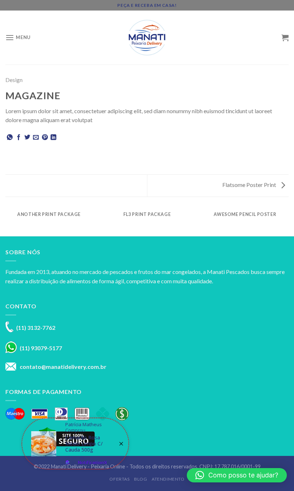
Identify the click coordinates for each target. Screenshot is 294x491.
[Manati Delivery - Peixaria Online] (147, 37)
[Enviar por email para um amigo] (36, 137)
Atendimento (168, 479)
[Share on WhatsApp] (10, 137)
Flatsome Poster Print (249, 184)
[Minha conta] (272, 37)
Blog (140, 479)
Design (14, 79)
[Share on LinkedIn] (53, 137)
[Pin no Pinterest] (45, 137)
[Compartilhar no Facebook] (19, 137)
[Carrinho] (285, 37)
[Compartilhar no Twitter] (27, 137)
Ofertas (119, 479)
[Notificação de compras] (75, 443)
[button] (237, 475)
